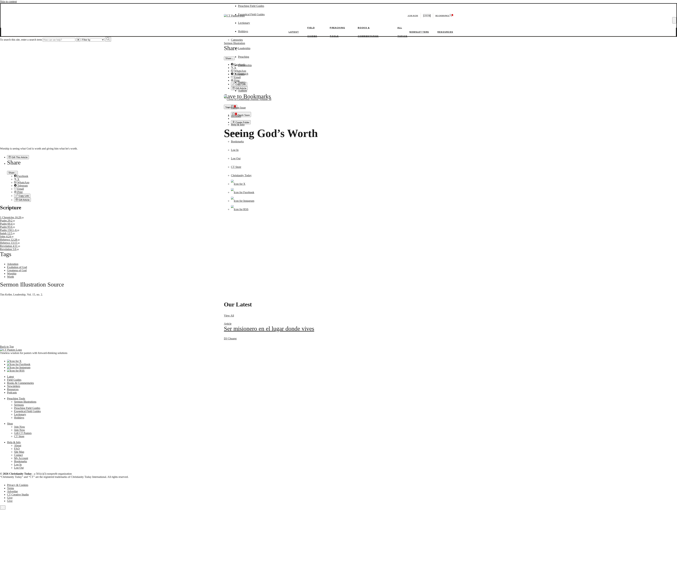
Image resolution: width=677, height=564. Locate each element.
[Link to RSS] (239, 209)
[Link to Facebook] (242, 192)
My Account (21, 458)
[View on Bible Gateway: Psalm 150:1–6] (18, 230)
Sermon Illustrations (25, 401)
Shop (10, 423)
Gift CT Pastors (23, 433)
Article (227, 323)
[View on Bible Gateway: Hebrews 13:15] (19, 242)
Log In (235, 149)
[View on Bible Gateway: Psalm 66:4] (14, 223)
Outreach (243, 73)
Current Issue (238, 107)
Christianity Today (241, 175)
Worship (11, 273)
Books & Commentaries (20, 382)
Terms (10, 488)
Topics (241, 82)
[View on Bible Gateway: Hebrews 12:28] (19, 239)
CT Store (236, 166)
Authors (242, 90)
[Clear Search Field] (78, 40)
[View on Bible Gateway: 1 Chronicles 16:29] (23, 217)
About (17, 445)
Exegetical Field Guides (27, 411)
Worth (10, 276)
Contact (18, 454)
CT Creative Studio (18, 494)
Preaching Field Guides (27, 408)
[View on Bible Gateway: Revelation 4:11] (19, 245)
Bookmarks (237, 141)
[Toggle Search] (674, 20)
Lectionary (20, 414)
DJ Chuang (230, 338)
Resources (445, 32)
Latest (294, 32)
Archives (236, 116)
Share (11, 172)
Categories (237, 39)
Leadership (244, 48)
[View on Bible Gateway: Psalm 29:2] (14, 220)
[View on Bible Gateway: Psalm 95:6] (14, 226)
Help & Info (238, 124)
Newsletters (419, 32)
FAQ (17, 448)
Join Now (413, 15)
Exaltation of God (17, 267)
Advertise (12, 491)
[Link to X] (238, 183)
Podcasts (12, 392)
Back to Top (7, 346)
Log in (426, 16)
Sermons (19, 404)
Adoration (12, 263)
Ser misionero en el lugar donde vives (269, 328)
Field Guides (14, 379)
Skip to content (8, 1)
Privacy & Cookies (17, 485)
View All (229, 315)
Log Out (235, 158)
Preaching (243, 56)
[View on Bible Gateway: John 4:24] (12, 236)
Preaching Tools (16, 398)
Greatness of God (17, 270)
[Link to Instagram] (242, 200)
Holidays (243, 31)
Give (10, 497)
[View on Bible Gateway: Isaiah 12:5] (14, 233)
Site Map (19, 451)
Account (235, 133)
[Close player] (2, 507)
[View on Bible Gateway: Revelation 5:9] (18, 249)
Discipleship (245, 65)
